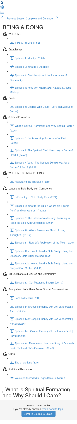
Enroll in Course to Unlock (38, 414)
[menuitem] (2, 8)
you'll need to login (53, 409)
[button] (2, 3)
